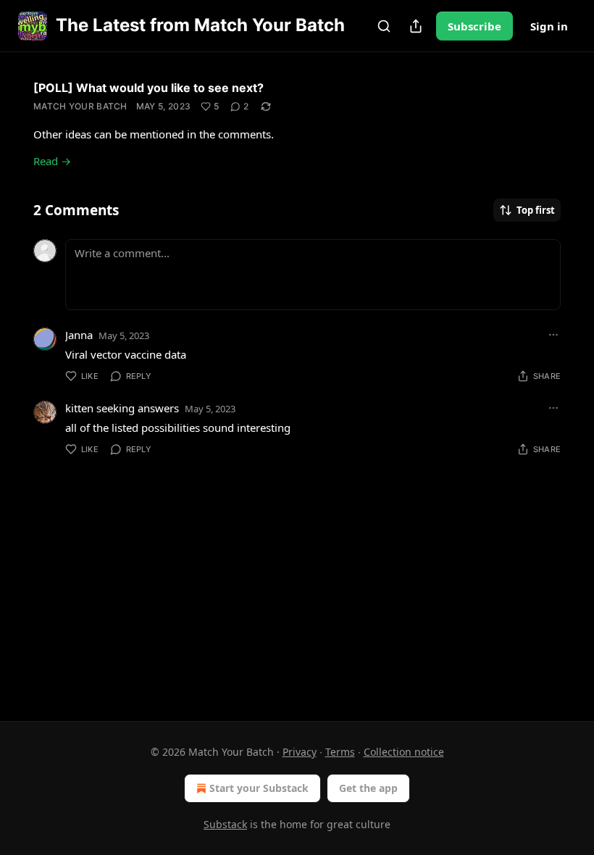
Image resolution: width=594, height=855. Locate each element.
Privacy (300, 752)
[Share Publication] (415, 26)
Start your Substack (259, 788)
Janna (79, 335)
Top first (535, 210)
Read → (52, 161)
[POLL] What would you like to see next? (148, 87)
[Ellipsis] (553, 334)
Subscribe (474, 26)
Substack (225, 824)
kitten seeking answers (122, 408)
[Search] (383, 26)
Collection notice (404, 752)
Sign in (549, 26)
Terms (340, 752)
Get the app (368, 788)
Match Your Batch (80, 106)
